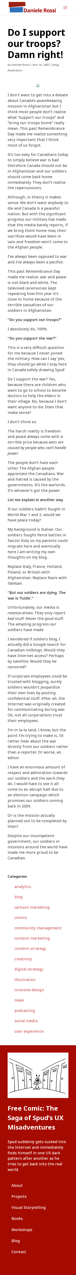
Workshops (21, 1229)
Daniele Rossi (20, 65)
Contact (18, 1251)
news (19, 1000)
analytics (22, 886)
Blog (15, 1240)
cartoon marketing (32, 907)
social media (25, 1020)
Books (17, 1218)
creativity (23, 958)
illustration (15, 70)
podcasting (24, 1010)
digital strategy (28, 969)
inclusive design (29, 989)
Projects (19, 1196)
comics (20, 917)
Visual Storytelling (28, 1207)
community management (38, 928)
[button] (65, 10)
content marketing (32, 938)
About (17, 1185)
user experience (29, 1031)
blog (56, 65)
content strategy (30, 948)
